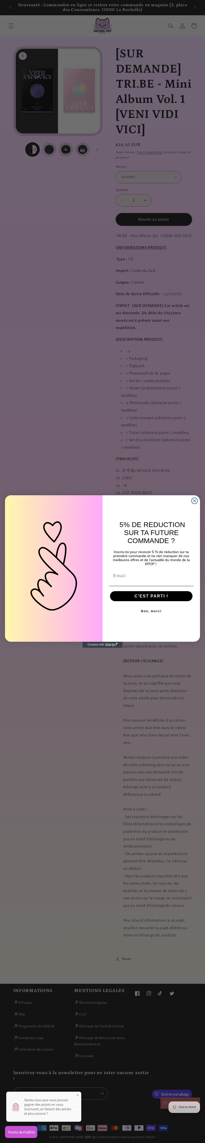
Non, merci (151, 611)
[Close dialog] (195, 501)
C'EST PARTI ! (151, 596)
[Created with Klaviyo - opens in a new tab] (102, 645)
